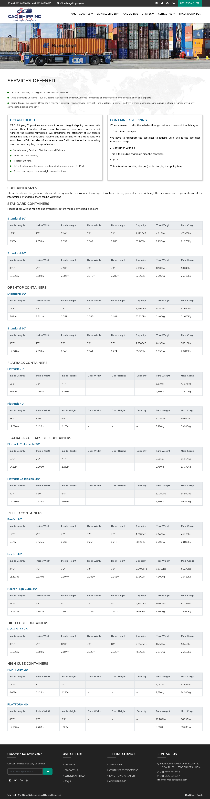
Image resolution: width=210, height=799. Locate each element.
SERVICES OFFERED (107, 13)
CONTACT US (165, 13)
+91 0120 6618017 (42, 3)
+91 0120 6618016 (170, 772)
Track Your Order (189, 13)
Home (73, 13)
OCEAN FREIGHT (117, 781)
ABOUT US (85, 13)
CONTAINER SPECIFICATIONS (123, 770)
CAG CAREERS (130, 13)
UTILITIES (147, 13)
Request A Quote (189, 3)
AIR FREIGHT (115, 764)
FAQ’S (68, 781)
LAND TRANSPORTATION (122, 775)
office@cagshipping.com (72, 3)
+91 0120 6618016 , (21, 3)
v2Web (199, 795)
